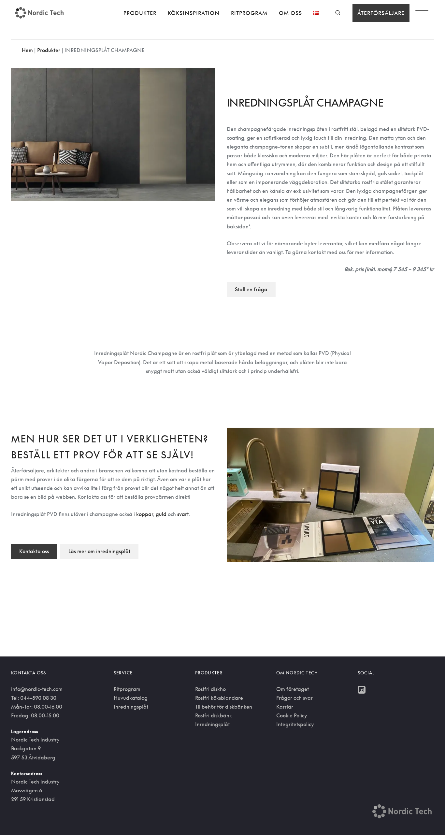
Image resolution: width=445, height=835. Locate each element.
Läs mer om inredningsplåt (99, 551)
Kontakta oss (34, 551)
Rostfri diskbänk (213, 715)
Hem (27, 50)
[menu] (421, 14)
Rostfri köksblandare (219, 698)
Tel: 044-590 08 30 (33, 698)
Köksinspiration (194, 13)
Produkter (139, 13)
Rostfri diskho (210, 689)
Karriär (284, 706)
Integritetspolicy (295, 724)
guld (161, 514)
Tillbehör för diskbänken (223, 706)
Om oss (290, 13)
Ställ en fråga (251, 289)
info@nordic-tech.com (37, 689)
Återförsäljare (381, 13)
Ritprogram (249, 13)
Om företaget (292, 689)
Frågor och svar (294, 698)
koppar (144, 514)
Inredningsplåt (131, 706)
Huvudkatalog (131, 698)
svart (183, 514)
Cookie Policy (291, 715)
